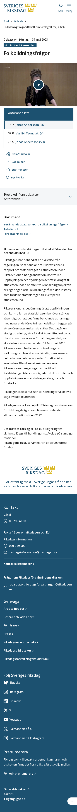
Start (6, 21)
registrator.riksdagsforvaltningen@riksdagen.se (41, 586)
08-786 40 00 (17, 521)
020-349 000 (17, 546)
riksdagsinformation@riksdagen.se (33, 552)
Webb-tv (18, 21)
